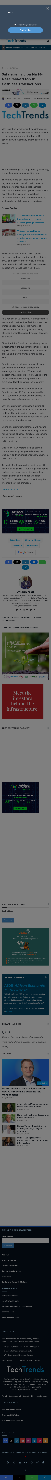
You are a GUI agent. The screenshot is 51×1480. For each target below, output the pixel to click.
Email (10, 12)
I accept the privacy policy (26, 25)
